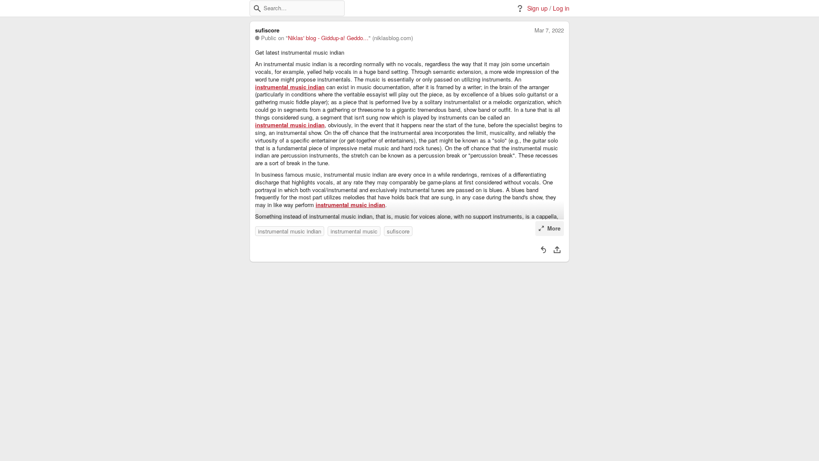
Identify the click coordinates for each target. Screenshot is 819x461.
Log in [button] (561, 8)
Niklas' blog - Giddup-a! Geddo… (328, 38)
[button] (257, 8)
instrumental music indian (290, 87)
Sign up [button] (537, 8)
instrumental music (354, 231)
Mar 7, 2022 (549, 30)
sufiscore (398, 231)
